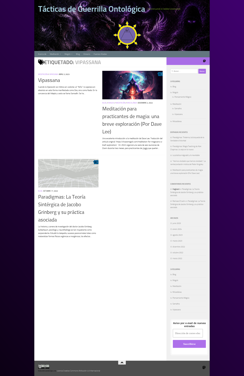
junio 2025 (177, 223)
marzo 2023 (177, 241)
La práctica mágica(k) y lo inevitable (186, 155)
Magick (68, 54)
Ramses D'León (179, 201)
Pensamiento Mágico (182, 97)
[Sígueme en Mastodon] (204, 61)
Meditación (54, 54)
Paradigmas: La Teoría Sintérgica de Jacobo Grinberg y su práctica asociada (186, 192)
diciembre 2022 (179, 247)
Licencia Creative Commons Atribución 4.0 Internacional (78, 371)
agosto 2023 (177, 235)
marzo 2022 (177, 258)
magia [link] (145, 148)
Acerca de (42, 54)
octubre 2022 (178, 252)
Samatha (177, 108)
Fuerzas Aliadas (100, 54)
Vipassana (53, 74)
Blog (78, 54)
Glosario (86, 54)
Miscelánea (132, 103)
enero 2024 (177, 229)
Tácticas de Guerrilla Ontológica (91, 9)
